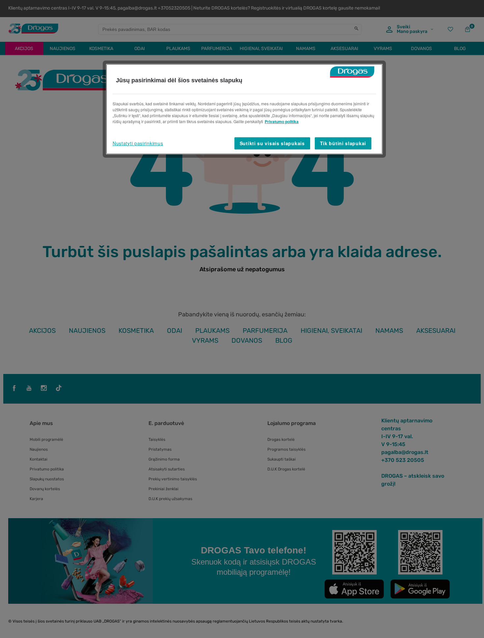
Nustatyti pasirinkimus (138, 143)
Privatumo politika (282, 121)
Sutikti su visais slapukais (272, 143)
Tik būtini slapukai (343, 143)
